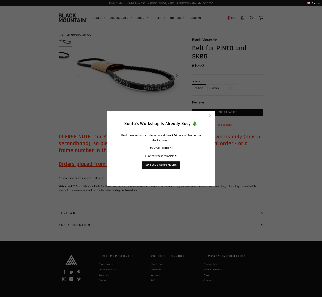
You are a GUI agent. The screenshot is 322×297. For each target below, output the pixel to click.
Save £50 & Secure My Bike (161, 165)
